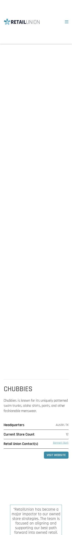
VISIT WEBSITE (56, 455)
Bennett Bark (60, 443)
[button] (63, 22)
